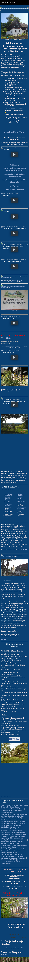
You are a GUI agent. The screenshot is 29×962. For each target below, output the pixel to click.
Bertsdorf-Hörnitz (19, 497)
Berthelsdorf (20, 495)
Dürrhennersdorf (21, 501)
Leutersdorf (5, 832)
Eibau (18, 502)
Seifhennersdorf (6, 854)
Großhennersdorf (21, 507)
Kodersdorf (18, 825)
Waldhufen (22, 858)
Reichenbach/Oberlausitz (10, 845)
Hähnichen (5, 821)
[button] (14, 154)
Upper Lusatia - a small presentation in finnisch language (11, 281)
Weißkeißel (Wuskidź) (9, 860)
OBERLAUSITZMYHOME (8, 2)
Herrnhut (7, 501)
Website (5, 954)
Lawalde (21, 831)
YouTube (6, 150)
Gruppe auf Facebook (14, 190)
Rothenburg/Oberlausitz (9, 849)
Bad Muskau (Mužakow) (9, 805)
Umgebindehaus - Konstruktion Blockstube (14, 181)
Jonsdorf (10, 825)
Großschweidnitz (21, 510)
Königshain (5, 827)
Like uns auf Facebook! (14, 948)
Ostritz (7, 510)
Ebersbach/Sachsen (8, 814)
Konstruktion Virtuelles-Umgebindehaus (14, 175)
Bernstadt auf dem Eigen (10, 807)
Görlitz (7, 500)
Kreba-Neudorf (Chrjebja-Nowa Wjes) (11, 830)
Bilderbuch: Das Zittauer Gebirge (14, 228)
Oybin (3, 843)
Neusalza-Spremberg (8, 506)
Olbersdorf (5, 841)
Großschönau (20, 508)
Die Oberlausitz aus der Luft (13, 261)
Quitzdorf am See (13, 843)
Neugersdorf (8, 504)
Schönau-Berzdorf (13, 851)
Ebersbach (8, 498)
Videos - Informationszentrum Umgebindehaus (14, 168)
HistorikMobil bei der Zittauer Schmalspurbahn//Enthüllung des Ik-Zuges (14, 401)
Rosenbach (12, 847)
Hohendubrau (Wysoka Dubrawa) (13, 823)
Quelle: (4, 639)
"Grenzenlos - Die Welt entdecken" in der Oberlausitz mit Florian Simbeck (15, 246)
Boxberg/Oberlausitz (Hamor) (11, 810)
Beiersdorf (19, 494)
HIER (18, 122)
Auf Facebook (14, 186)
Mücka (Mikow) (20, 834)
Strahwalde (12, 856)
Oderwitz (23, 840)
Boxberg (19, 500)
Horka (3, 825)
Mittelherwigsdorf (7, 834)
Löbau (7, 502)
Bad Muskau (8, 494)
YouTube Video (8, 318)
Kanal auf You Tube (15, 132)
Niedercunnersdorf (16, 838)
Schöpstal (13, 852)
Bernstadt (7, 495)
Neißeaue (4, 836)
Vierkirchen (13, 858)
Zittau (6, 517)
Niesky (3, 840)
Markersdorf (20, 832)
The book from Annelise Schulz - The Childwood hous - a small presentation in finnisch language (13, 286)
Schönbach (5, 852)
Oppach (13, 841)
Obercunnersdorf (13, 840)
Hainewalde (20, 512)
